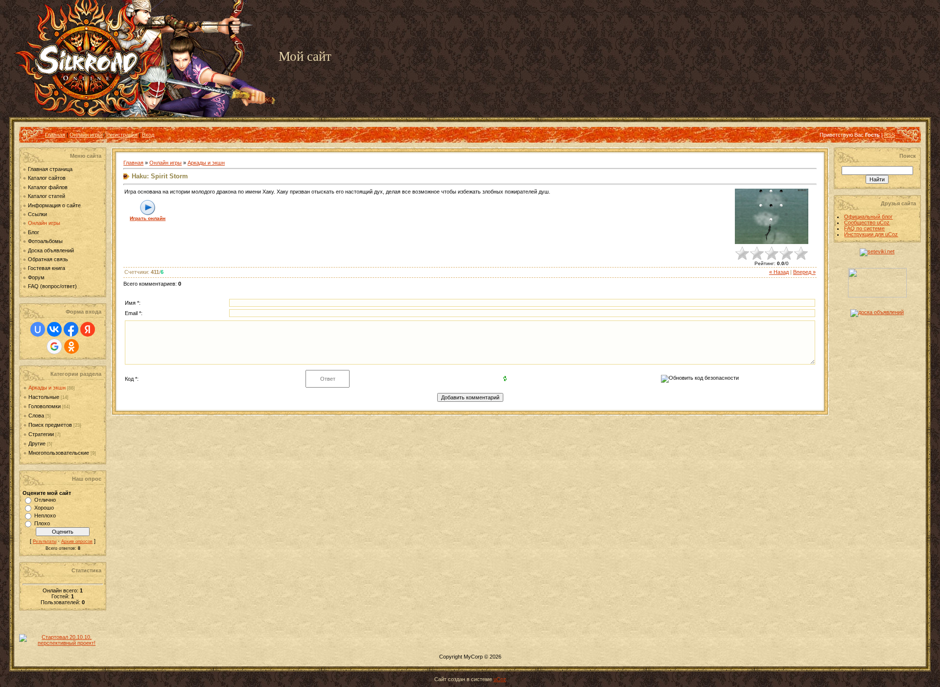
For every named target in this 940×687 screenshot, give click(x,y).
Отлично (45, 500)
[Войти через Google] (54, 346)
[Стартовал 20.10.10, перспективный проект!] (62, 643)
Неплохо (45, 515)
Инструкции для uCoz (871, 234)
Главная (55, 135)
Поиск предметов (50, 425)
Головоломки (44, 406)
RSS (889, 135)
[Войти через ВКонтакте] (54, 329)
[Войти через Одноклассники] (71, 346)
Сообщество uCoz (867, 222)
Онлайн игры (86, 135)
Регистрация (122, 135)
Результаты (44, 541)
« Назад (779, 272)
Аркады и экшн (47, 388)
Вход (148, 135)
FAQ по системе (864, 228)
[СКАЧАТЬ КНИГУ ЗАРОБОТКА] (877, 295)
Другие (37, 443)
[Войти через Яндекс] (87, 329)
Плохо (42, 523)
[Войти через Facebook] (71, 329)
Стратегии (41, 434)
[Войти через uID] (37, 329)
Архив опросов (77, 541)
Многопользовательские (58, 453)
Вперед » (804, 272)
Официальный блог (868, 217)
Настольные (43, 397)
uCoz (500, 679)
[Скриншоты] (771, 216)
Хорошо (44, 508)
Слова (36, 415)
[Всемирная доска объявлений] (877, 312)
